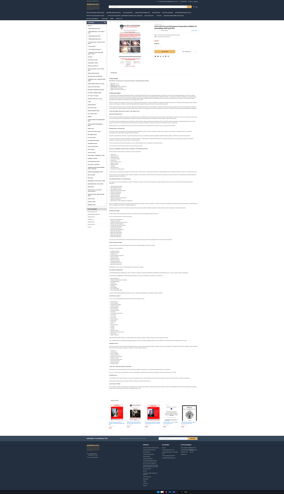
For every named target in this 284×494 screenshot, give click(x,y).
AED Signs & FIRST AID (93, 65)
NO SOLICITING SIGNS (93, 146)
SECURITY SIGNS (91, 201)
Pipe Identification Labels (94, 161)
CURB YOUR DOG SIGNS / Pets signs (96, 83)
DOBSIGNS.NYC (91, 222)
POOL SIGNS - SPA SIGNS (93, 164)
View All (89, 227)
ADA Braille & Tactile (92, 59)
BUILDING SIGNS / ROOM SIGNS (95, 76)
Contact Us (119, 18)
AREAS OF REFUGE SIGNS (93, 73)
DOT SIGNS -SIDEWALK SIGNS (94, 92)
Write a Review (194, 30)
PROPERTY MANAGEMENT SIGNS (95, 171)
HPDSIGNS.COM (91, 216)
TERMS (112, 18)
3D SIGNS (90, 56)
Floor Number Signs (92, 113)
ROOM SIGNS (91, 186)
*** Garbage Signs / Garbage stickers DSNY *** (96, 43)
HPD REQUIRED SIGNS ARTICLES (183, 12)
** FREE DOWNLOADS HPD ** (94, 28)
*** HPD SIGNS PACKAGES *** (94, 49)
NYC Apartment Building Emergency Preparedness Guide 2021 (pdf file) (152, 423)
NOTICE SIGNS (91, 149)
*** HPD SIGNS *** (92, 46)
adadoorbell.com (91, 224)
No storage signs (92, 137)
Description (114, 72)
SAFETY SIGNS (91, 198)
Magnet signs (91, 128)
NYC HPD (159, 15)
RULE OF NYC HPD (149, 15)
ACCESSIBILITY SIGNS (93, 62)
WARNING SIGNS (91, 204)
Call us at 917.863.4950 (93, 457)
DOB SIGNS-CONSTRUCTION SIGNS (96, 89)
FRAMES (89, 116)
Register (196, 1)
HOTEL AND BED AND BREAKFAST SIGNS (95, 125)
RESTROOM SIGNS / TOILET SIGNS (95, 183)
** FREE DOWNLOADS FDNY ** (94, 36)
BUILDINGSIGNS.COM (92, 211)
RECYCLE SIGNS (91, 174)
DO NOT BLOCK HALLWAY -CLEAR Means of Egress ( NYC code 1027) (125, 15)
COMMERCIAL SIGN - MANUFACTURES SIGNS (96, 80)
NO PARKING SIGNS (92, 134)
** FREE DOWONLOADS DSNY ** (95, 39)
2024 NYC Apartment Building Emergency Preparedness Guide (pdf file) (117, 423)
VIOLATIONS (105, 18)
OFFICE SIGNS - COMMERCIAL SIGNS (96, 155)
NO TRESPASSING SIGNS (93, 140)
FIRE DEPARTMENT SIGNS (93, 110)
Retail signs (90, 177)
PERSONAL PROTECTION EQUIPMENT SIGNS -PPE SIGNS (96, 168)
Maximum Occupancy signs (94, 131)
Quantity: (157, 43)
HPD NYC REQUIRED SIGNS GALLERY (95, 12)
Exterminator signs (92, 107)
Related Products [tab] (115, 400)
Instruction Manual (92, 18)
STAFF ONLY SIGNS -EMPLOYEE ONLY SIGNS (96, 195)
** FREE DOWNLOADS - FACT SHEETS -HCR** (96, 32)
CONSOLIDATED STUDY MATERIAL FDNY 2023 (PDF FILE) (170, 423)
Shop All (90, 25)
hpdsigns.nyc (90, 219)
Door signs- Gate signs (93, 95)
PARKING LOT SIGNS (92, 158)
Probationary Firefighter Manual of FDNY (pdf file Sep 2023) (188, 423)
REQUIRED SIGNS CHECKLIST (113, 12)
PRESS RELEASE (156, 12)
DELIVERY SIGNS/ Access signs (95, 98)
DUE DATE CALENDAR (167, 12)
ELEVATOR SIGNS (92, 104)
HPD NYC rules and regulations (95, 15)
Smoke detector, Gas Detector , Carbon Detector (95, 190)
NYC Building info (128, 12)
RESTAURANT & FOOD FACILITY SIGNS (96, 180)
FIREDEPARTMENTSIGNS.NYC (94, 214)
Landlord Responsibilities (142, 12)
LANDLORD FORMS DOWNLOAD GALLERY (174, 15)
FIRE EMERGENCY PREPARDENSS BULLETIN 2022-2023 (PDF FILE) (134, 423)
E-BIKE (89, 101)
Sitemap (145, 485)
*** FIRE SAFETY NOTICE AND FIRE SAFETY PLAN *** (95, 53)
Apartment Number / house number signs (96, 69)
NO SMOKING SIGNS (92, 143)
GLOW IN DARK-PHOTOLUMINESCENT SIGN (96, 120)
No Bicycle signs (92, 152)
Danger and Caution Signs (94, 86)
